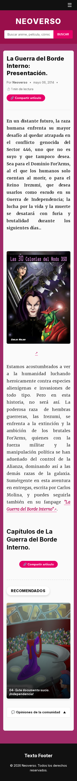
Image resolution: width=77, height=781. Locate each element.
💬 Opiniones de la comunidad (35, 712)
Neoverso (38, 21)
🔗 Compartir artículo (25, 98)
